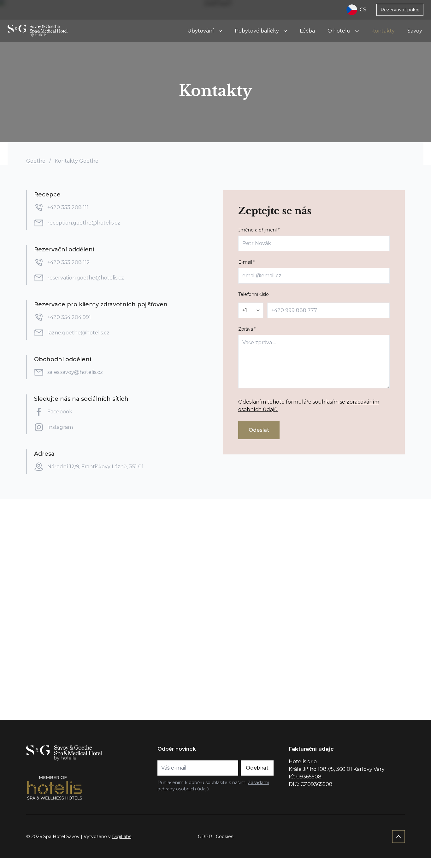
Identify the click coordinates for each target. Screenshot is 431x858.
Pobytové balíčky (257, 31)
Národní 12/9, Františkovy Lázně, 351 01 (95, 467)
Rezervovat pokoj (400, 10)
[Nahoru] (398, 836)
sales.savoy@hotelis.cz (75, 372)
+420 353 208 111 (68, 207)
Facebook (60, 412)
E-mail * (246, 262)
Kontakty (383, 31)
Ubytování (200, 31)
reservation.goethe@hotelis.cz (85, 278)
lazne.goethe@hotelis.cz (78, 333)
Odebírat (257, 768)
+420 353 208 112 (69, 262)
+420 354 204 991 (69, 317)
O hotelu (339, 31)
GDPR (205, 836)
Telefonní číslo (253, 294)
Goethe (35, 161)
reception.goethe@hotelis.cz (83, 223)
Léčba (307, 31)
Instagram (60, 427)
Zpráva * (247, 329)
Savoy (414, 31)
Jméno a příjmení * (259, 230)
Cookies (224, 836)
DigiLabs (121, 836)
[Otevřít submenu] (220, 31)
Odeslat (259, 430)
